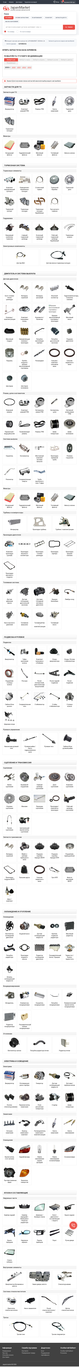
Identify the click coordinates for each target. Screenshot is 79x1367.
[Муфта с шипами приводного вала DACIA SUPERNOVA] (24, 846)
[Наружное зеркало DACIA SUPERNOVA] (24, 1232)
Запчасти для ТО (61, 17)
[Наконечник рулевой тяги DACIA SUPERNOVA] (11, 738)
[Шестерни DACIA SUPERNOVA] (9, 378)
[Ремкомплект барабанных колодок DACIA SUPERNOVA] (24, 180)
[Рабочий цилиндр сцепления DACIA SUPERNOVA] (69, 798)
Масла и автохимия (11, 21)
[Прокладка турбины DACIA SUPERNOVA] (39, 521)
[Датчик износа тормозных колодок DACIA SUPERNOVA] (58, 255)
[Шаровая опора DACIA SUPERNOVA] (9, 716)
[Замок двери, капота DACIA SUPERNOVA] (39, 1276)
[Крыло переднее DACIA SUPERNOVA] (9, 1232)
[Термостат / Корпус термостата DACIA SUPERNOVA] (69, 947)
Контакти (25, 1351)
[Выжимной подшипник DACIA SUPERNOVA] (24, 777)
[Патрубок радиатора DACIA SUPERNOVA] (9, 947)
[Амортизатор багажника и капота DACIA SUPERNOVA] (14, 1276)
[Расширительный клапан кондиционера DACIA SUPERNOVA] (24, 1017)
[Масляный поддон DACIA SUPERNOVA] (9, 331)
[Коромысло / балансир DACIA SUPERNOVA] (39, 309)
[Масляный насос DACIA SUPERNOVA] (69, 309)
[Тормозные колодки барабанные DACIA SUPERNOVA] (39, 201)
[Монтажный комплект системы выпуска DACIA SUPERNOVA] (39, 448)
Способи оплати (7, 1355)
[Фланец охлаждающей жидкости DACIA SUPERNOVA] (9, 969)
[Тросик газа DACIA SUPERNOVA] (21, 1326)
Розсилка (63, 1353)
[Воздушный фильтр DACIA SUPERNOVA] (9, 145)
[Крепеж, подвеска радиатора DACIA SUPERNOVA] (54, 926)
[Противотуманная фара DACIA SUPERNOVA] (9, 1172)
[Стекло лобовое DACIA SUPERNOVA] (9, 1252)
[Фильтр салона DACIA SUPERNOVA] (69, 145)
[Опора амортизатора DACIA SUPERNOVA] (54, 651)
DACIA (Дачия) (11, 44)
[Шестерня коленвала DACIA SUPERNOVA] (24, 378)
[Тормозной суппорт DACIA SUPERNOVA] (9, 201)
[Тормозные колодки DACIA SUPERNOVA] (9, 121)
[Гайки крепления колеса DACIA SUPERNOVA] (24, 651)
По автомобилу (37, 17)
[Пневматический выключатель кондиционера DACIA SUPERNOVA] (69, 995)
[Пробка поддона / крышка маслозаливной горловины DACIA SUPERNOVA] (24, 353)
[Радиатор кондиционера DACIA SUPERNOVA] (9, 1017)
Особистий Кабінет (66, 1351)
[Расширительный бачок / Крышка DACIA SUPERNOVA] (54, 947)
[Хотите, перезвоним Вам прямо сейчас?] (73, 1225)
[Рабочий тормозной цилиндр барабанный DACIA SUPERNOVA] (54, 227)
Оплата (11, 2)
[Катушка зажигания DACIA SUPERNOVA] (9, 1123)
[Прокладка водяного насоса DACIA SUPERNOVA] (24, 947)
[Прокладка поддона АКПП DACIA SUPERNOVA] (9, 869)
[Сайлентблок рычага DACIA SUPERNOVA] (9, 696)
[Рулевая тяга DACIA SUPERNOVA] (49, 738)
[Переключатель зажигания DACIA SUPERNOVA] (24, 1097)
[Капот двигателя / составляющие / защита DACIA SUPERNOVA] (54, 1207)
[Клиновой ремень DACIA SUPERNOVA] (9, 402)
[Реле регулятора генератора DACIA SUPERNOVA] (39, 1097)
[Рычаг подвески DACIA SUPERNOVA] (69, 673)
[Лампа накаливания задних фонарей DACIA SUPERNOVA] (39, 1149)
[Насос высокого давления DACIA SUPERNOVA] (9, 615)
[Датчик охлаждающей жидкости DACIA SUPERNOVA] (39, 926)
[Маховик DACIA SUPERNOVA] (24, 798)
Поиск (69, 27)
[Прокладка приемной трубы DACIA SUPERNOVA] (54, 448)
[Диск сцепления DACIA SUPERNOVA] (54, 777)
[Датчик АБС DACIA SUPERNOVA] (21, 255)
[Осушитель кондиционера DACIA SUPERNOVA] (39, 995)
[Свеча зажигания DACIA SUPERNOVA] (54, 101)
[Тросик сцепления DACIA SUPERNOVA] (9, 820)
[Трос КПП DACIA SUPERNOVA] (54, 869)
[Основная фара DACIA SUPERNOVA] (69, 1149)
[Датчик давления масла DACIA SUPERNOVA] (9, 591)
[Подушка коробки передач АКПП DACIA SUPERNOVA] (39, 846)
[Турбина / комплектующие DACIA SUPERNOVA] (64, 521)
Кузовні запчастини (22, 17)
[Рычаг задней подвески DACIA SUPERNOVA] (54, 673)
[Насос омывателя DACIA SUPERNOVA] (30, 1300)
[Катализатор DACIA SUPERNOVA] (24, 448)
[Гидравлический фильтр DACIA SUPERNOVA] (24, 145)
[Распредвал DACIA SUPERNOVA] (39, 353)
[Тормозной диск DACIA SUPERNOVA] (69, 101)
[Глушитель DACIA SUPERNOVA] (9, 448)
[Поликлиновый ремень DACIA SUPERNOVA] (24, 424)
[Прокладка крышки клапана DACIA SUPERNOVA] (69, 544)
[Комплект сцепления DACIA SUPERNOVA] (69, 777)
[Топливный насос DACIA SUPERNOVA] (54, 615)
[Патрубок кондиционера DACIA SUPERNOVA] (54, 995)
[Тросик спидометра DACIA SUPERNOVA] (58, 1326)
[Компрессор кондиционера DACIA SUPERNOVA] (24, 995)
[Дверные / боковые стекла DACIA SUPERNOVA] (39, 1207)
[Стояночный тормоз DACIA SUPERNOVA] (39, 180)
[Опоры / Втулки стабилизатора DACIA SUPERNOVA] (69, 651)
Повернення (6, 1351)
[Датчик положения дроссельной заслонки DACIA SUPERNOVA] (24, 591)
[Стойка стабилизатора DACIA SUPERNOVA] (54, 696)
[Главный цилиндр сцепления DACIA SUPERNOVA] (39, 777)
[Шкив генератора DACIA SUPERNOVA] (54, 424)
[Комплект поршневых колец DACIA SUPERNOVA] (24, 309)
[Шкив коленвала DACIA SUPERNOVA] (69, 424)
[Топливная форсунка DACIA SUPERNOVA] (24, 615)
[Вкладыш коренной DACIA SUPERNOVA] (24, 288)
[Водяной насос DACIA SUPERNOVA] (24, 926)
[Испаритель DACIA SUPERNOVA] (9, 995)
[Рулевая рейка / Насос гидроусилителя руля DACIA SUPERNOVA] (30, 738)
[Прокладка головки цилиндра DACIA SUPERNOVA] (39, 544)
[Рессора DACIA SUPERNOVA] (24, 673)
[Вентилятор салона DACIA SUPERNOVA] (14, 1042)
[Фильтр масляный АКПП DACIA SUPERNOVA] (69, 869)
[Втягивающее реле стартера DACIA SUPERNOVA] (24, 1075)
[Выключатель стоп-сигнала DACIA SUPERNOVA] (9, 1149)
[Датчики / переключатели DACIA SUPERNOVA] (69, 1075)
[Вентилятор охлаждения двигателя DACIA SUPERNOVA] (9, 926)
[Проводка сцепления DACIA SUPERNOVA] (39, 798)
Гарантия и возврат (31, 2)
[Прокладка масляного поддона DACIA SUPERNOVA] (9, 565)
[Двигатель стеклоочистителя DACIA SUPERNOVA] (11, 1300)
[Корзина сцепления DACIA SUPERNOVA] (9, 798)
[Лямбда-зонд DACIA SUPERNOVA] (69, 591)
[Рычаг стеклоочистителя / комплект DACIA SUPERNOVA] (49, 1300)
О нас (5, 2)
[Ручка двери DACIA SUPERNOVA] (69, 1232)
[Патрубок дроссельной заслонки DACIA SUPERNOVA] (54, 331)
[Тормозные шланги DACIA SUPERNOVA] (69, 227)
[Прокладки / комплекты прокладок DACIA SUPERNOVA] (54, 798)
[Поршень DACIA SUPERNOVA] (9, 353)
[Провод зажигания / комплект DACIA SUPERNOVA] (24, 1123)
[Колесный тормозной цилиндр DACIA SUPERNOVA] (39, 227)
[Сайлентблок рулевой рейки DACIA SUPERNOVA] (68, 738)
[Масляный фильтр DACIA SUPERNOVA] (39, 145)
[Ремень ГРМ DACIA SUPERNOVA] (39, 101)
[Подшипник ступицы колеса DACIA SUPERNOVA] (9, 673)
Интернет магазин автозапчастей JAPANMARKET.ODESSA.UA (25, 41)
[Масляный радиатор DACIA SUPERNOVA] (69, 926)
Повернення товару (28, 1353)
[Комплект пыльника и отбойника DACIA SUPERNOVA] (39, 651)
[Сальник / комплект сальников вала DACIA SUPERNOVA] (54, 353)
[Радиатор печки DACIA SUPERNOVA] (64, 1042)
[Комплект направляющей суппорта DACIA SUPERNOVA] (9, 180)
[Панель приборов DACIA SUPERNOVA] (39, 1232)
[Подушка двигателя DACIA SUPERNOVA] (69, 331)
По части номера (25, 31)
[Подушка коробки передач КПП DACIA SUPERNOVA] (54, 846)
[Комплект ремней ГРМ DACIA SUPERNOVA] (24, 101)
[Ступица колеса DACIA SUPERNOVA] (69, 696)
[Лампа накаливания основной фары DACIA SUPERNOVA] (54, 1149)
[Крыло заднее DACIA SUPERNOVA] (69, 1207)
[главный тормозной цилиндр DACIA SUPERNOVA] (24, 227)
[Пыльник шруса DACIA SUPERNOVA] (24, 869)
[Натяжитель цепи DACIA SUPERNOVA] (54, 402)
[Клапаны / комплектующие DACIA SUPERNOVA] (9, 309)
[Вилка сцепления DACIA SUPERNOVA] (9, 777)
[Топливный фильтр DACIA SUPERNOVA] (54, 145)
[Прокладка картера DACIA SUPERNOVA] (54, 544)
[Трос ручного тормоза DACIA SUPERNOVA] (54, 201)
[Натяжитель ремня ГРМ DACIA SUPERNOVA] (39, 402)
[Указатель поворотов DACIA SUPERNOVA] (24, 1172)
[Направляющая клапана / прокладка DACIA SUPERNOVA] (24, 331)
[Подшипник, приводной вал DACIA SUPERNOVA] (69, 846)
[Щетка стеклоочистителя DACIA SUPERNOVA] (68, 1300)
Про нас (5, 1353)
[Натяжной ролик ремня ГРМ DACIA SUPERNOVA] (69, 402)
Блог (42, 1351)
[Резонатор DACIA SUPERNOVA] (9, 471)
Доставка (19, 2)
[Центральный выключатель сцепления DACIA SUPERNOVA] (24, 820)
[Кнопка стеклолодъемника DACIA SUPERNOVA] (9, 1097)
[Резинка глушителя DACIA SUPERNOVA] (69, 448)
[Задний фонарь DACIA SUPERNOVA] (24, 1149)
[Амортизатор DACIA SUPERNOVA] (9, 651)
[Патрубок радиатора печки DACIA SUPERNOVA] (39, 1042)
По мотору (48, 17)
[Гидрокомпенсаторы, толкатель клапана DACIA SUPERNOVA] (69, 288)
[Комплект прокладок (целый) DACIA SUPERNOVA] (9, 544)
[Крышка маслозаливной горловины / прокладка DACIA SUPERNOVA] (54, 308)
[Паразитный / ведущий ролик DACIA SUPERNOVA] (9, 424)
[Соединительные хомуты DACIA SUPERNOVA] (24, 471)
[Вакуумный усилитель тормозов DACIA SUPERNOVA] (9, 227)
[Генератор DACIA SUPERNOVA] (39, 1075)
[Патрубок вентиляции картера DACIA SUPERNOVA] (39, 331)
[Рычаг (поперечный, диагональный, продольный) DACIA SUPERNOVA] (39, 673)
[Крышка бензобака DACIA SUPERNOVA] (54, 591)
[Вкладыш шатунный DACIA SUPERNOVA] (39, 288)
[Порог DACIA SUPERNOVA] (54, 1232)
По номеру (8, 17)
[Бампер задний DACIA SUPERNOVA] (9, 1207)
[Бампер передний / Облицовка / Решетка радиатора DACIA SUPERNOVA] (24, 1207)
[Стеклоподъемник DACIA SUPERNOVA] (64, 1276)
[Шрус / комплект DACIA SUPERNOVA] (9, 891)
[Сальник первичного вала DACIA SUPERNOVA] (69, 353)
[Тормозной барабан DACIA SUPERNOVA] (54, 180)
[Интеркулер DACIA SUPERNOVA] (14, 521)
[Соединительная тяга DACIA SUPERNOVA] (24, 696)
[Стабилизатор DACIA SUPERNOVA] (39, 696)
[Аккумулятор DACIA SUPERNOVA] (9, 101)
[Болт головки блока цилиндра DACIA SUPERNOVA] (9, 288)
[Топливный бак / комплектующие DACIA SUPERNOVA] (39, 615)
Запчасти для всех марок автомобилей (61, 41)
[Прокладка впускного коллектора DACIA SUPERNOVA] (24, 544)
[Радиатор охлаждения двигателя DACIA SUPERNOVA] (39, 947)
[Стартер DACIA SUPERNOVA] (54, 1097)
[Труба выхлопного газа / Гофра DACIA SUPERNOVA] (39, 471)
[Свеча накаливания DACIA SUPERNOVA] (69, 1123)
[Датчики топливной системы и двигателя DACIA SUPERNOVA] (39, 591)
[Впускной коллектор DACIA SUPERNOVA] (54, 288)
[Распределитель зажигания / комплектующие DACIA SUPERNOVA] (39, 1123)
